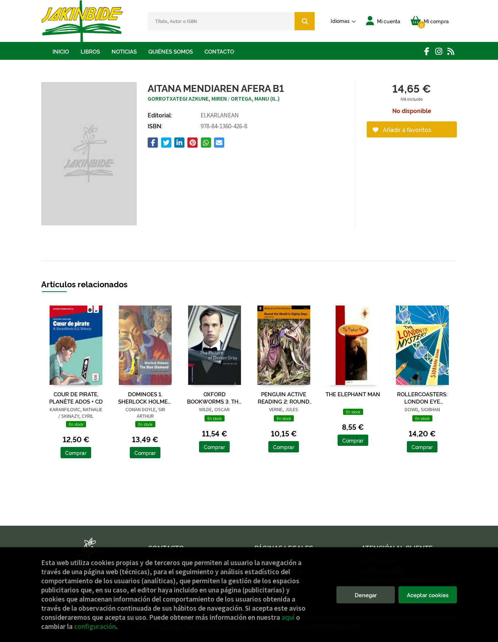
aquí (288, 617)
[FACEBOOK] (427, 51)
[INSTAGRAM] (439, 51)
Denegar (366, 595)
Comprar (75, 452)
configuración (95, 626)
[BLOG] (451, 51)
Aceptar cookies (427, 595)
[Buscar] (305, 21)
